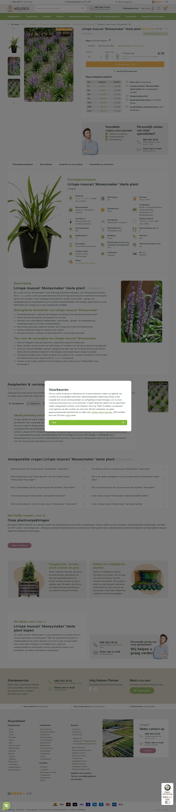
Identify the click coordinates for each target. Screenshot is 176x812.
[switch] (167, 802)
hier (68, 415)
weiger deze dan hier (102, 412)
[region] (88, 406)
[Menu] (171, 784)
